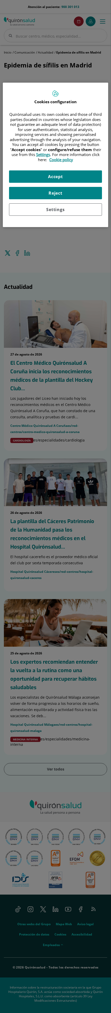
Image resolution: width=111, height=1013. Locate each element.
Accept (55, 176)
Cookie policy (61, 159)
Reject (55, 193)
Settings (55, 209)
